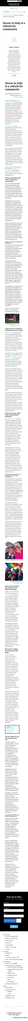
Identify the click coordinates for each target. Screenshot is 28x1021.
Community (7, 934)
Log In (9, 993)
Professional (7, 961)
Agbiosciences (11, 973)
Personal (6, 951)
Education (8, 942)
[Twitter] (15, 76)
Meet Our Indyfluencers (12, 938)
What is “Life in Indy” (11, 947)
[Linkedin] (13, 76)
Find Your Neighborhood (12, 936)
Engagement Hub (10, 995)
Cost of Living (9, 940)
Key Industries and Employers (13, 965)
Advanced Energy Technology (15, 967)
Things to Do (10, 15)
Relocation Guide (10, 997)
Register (10, 991)
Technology (10, 981)
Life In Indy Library (10, 989)
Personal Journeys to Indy (12, 957)
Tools (5, 986)
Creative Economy (12, 975)
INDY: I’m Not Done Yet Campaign (14, 959)
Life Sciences (11, 977)
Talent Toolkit (9, 987)
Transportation (9, 945)
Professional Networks (11, 983)
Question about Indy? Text (14, 4)
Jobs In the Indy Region (12, 963)
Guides (7, 955)
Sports (9, 979)
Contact (8, 949)
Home (4, 15)
